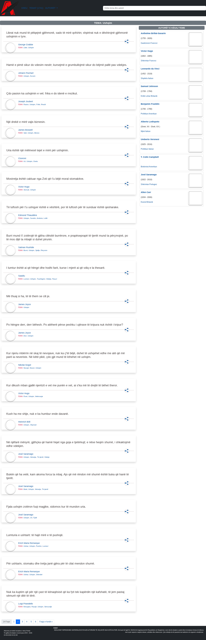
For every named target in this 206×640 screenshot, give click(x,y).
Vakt (25, 133)
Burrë (25, 250)
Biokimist (145, 167)
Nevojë (26, 368)
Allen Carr (146, 192)
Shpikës (144, 78)
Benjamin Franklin (150, 104)
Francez (154, 43)
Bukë (25, 489)
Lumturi (26, 279)
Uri (24, 161)
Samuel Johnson (149, 86)
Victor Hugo (24, 187)
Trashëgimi (41, 279)
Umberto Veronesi (150, 139)
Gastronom (145, 43)
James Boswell (26, 130)
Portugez (153, 184)
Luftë (45, 218)
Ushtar (25, 546)
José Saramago (26, 454)
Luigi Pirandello (26, 603)
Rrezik (43, 104)
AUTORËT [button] (50, 8)
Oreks (35, 161)
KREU (24, 8)
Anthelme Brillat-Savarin (153, 33)
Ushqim (31, 48)
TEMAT (36, 8)
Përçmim (44, 250)
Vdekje (48, 279)
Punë (25, 396)
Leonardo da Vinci (150, 69)
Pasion (26, 104)
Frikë (38, 104)
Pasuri (54, 279)
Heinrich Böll (25, 422)
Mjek (143, 131)
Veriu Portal (26, 631)
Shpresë (33, 425)
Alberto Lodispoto (150, 121)
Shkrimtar (145, 61)
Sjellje (37, 250)
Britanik (154, 96)
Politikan (144, 114)
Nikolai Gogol (25, 365)
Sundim (33, 218)
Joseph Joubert (26, 101)
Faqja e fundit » (46, 622)
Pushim (39, 546)
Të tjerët (40, 457)
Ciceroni (23, 158)
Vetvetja (33, 457)
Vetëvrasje (39, 396)
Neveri (32, 368)
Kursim (32, 76)
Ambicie (40, 218)
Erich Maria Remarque (30, 543)
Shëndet (39, 574)
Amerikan (153, 114)
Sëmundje (48, 607)
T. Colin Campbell (150, 157)
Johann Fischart (26, 73)
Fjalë (35, 518)
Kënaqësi (27, 607)
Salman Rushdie (27, 247)
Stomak (26, 190)
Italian (150, 78)
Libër (25, 48)
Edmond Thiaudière (28, 215)
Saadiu (22, 276)
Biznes (36, 133)
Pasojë (34, 607)
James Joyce (25, 304)
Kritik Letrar (145, 96)
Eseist (143, 202)
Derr (25, 336)
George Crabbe (26, 44)
